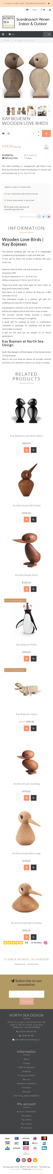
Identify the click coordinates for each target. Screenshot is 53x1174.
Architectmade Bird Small (27, 505)
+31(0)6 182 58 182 (28, 1031)
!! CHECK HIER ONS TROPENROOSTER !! (25, 3)
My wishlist (26, 1124)
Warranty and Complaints (26, 1096)
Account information (26, 1111)
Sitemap (27, 1092)
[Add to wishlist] (3, 133)
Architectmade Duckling (26, 783)
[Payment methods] (7, 1138)
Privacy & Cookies (26, 1075)
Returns (26, 1079)
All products (26, 1128)
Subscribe (27, 1001)
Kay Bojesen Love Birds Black (26, 435)
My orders (27, 1116)
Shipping (26, 1071)
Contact (26, 1063)
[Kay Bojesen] (46, 146)
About (26, 1059)
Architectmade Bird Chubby (26, 922)
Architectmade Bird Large (26, 853)
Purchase (26, 1087)
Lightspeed (15, 1169)
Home (6, 40)
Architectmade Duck (26, 575)
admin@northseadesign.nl (28, 1039)
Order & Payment (26, 1067)
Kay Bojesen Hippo (26, 714)
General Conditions (26, 1083)
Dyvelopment (37, 1169)
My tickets (27, 1120)
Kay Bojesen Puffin (26, 644)
